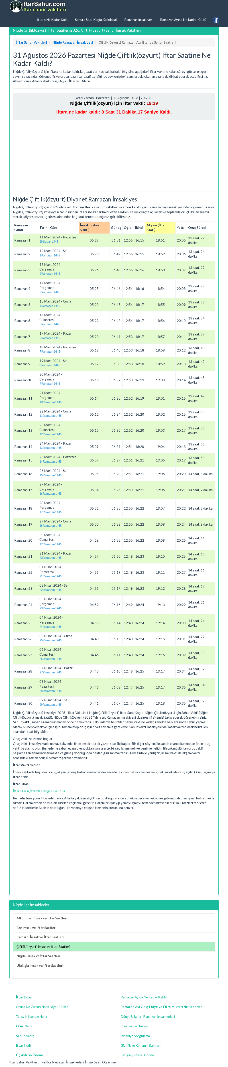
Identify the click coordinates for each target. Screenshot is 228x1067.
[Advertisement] (114, 155)
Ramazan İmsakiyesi (138, 20)
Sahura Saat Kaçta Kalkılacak (96, 20)
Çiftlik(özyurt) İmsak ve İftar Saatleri (43, 947)
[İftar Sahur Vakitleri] (38, 6)
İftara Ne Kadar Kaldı (52, 20)
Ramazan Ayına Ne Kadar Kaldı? (183, 20)
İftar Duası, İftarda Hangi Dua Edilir (39, 791)
